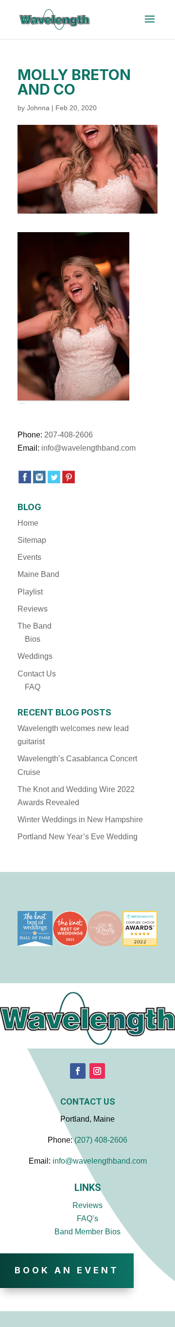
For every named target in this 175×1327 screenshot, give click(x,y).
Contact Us (37, 674)
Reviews (33, 609)
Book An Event (67, 1270)
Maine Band (38, 574)
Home (28, 523)
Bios (32, 639)
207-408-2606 (68, 435)
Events (29, 557)
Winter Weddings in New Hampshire (80, 819)
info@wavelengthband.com (88, 448)
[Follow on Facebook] (78, 1071)
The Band (35, 626)
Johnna (38, 108)
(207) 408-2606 (100, 1140)
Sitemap (32, 540)
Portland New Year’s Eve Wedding (78, 836)
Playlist (30, 592)
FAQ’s (87, 1218)
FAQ (32, 687)
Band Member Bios (87, 1232)
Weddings (35, 656)
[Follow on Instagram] (97, 1071)
